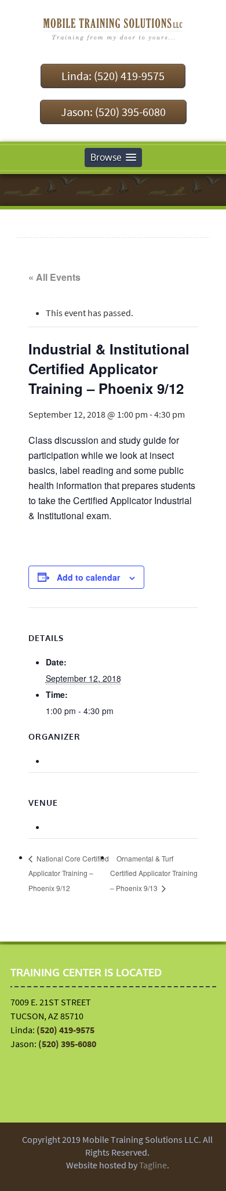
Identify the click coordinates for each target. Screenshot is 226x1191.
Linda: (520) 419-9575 (113, 75)
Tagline (153, 1165)
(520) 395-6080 (67, 1043)
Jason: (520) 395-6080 (113, 111)
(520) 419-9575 (65, 1030)
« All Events (54, 277)
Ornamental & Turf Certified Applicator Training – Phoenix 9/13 (154, 873)
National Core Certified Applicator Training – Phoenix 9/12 (68, 873)
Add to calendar (88, 577)
